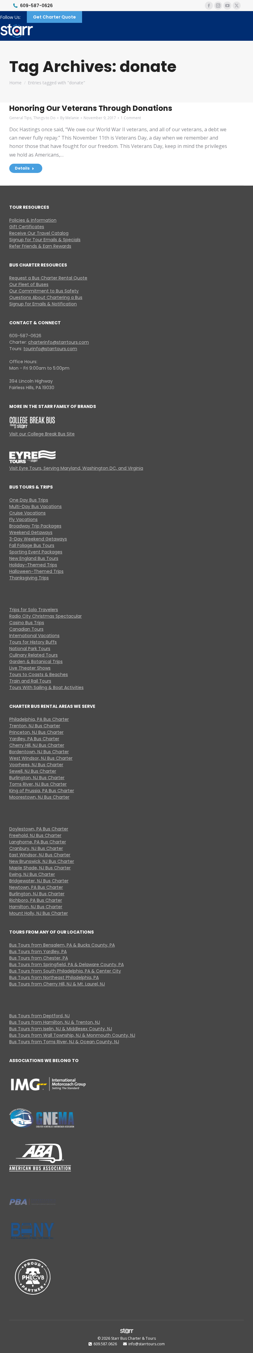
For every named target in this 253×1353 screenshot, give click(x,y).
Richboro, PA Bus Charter (35, 900)
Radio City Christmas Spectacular (45, 616)
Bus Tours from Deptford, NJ (39, 1016)
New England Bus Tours (33, 558)
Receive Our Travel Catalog (38, 233)
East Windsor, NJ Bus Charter (39, 855)
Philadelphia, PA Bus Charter (39, 719)
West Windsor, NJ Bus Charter (41, 758)
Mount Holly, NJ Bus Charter (38, 913)
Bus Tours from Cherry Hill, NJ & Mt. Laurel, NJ (57, 984)
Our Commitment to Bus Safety (44, 291)
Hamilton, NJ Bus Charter (35, 907)
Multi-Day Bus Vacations (35, 506)
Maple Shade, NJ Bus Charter (40, 868)
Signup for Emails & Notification (43, 304)
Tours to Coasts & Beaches (38, 674)
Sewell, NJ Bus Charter (32, 771)
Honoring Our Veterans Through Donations (90, 108)
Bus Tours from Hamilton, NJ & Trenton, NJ (54, 1022)
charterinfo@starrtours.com (58, 342)
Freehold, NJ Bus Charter (35, 835)
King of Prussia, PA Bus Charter (41, 791)
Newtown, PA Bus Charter (36, 887)
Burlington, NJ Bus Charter (36, 778)
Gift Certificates (26, 227)
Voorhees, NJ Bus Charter (36, 765)
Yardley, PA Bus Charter (34, 739)
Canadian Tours (26, 629)
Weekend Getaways (30, 532)
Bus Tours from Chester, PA (38, 958)
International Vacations (34, 635)
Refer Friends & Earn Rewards (40, 246)
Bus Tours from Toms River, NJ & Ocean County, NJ (64, 1042)
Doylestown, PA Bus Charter (38, 829)
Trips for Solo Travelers (33, 610)
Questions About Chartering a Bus (45, 297)
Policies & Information (32, 220)
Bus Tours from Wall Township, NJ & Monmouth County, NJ (72, 1035)
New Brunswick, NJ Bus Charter (41, 861)
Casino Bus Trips (26, 623)
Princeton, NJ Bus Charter (36, 732)
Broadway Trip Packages (35, 526)
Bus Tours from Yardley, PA (38, 951)
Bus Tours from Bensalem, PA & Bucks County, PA (62, 945)
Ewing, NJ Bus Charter (32, 874)
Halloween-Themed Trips (36, 571)
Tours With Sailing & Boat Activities (46, 687)
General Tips (20, 117)
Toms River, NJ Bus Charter (38, 784)
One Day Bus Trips (28, 500)
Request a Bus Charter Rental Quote (48, 278)
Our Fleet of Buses (28, 284)
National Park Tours (29, 648)
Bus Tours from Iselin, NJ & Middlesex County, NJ (60, 1029)
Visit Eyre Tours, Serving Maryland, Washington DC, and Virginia (76, 468)
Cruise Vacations (27, 513)
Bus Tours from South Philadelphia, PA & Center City (65, 971)
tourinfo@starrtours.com (50, 349)
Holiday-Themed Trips (33, 565)
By (69, 117)
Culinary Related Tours (33, 655)
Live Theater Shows (30, 668)
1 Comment (131, 117)
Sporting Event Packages (35, 552)
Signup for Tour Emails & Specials (45, 240)
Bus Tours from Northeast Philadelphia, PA (54, 977)
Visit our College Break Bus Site (42, 434)
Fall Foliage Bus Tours (31, 545)
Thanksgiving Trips (29, 578)
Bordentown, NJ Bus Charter (39, 752)
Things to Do (44, 117)
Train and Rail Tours (30, 681)
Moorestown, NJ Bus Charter (39, 797)
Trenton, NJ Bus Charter (34, 726)
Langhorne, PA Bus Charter (37, 842)
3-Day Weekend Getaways (38, 539)
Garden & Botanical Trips (36, 661)
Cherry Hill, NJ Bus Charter (36, 745)
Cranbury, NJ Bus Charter (36, 848)
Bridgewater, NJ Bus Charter (38, 881)
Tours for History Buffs (33, 642)
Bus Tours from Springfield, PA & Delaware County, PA (66, 964)
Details (22, 168)
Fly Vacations (23, 519)
